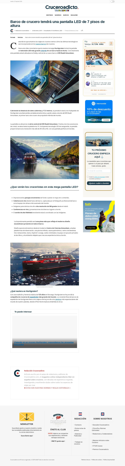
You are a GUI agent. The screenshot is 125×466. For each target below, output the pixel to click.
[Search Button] (107, 1)
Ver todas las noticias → (99, 90)
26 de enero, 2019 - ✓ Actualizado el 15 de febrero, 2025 (47, 30)
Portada (12, 37)
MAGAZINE (74, 15)
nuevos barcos (41, 44)
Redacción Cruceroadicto (22, 30)
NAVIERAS (58, 15)
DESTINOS (49, 15)
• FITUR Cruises (97, 446)
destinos (58, 299)
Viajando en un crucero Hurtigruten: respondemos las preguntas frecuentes (44, 343)
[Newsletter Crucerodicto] (27, 416)
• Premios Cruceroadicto (100, 449)
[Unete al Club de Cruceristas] (58, 420)
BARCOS (66, 15)
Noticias (20, 37)
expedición (34, 297)
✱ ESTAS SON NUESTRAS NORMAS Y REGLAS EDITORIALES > (47, 388)
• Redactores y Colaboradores (102, 434)
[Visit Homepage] (62, 8)
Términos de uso (85, 459)
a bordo (44, 51)
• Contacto (78, 425)
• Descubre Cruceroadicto (100, 425)
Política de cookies (97, 459)
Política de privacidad (109, 459)
